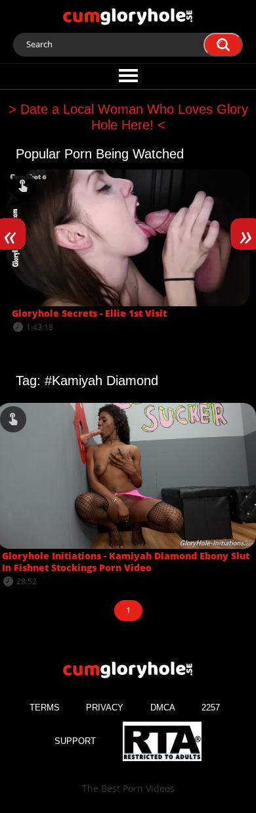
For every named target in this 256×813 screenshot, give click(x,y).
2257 (211, 707)
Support (75, 741)
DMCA (162, 707)
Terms (45, 707)
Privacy (104, 707)
